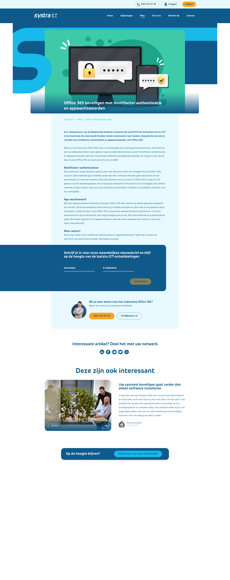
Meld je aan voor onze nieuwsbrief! (138, 454)
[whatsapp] (126, 352)
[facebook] (108, 352)
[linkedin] (102, 352)
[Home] (48, 16)
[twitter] (120, 352)
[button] (126, 16)
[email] (114, 352)
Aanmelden (140, 281)
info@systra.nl (129, 316)
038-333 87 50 (101, 316)
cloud (72, 136)
